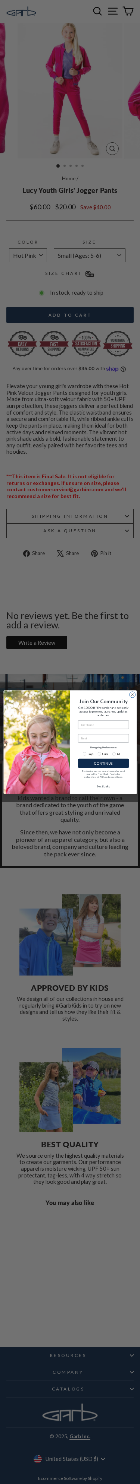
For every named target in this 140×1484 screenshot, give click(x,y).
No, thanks (103, 786)
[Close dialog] (132, 694)
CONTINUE (103, 763)
